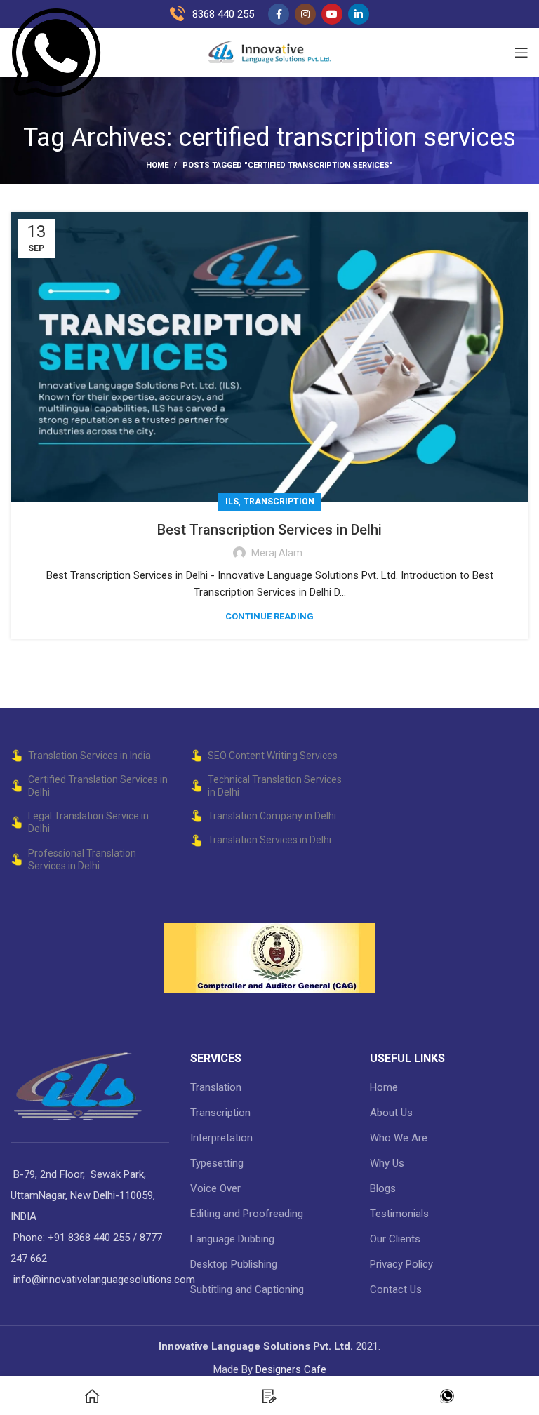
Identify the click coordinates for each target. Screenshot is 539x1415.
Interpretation (221, 1138)
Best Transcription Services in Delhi (269, 529)
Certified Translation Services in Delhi (98, 786)
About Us (391, 1112)
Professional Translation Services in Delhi (82, 859)
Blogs (383, 1188)
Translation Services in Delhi (269, 839)
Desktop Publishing (233, 1264)
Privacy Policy (401, 1264)
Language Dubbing (232, 1239)
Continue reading (269, 616)
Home (157, 165)
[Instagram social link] (305, 14)
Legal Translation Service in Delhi (88, 822)
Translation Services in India (89, 755)
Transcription (279, 502)
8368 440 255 (223, 14)
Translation (215, 1087)
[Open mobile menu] (521, 53)
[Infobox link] (101, 52)
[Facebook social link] (278, 14)
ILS (232, 502)
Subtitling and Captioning (247, 1289)
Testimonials (399, 1213)
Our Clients (395, 1239)
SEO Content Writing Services (273, 755)
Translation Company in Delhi (272, 815)
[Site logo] (269, 52)
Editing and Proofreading (246, 1213)
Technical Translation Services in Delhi (275, 786)
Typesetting (217, 1163)
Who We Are (398, 1138)
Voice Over (215, 1188)
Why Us (387, 1163)
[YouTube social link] (331, 14)
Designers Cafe (290, 1369)
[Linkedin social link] (358, 14)
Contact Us (396, 1289)
